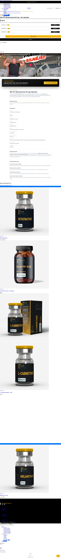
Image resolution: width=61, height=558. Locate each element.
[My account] (60, 8)
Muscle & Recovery (7, 3)
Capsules (5, 12)
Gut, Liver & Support (7, 7)
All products (6, 9)
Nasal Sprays (6, 13)
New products (7, 14)
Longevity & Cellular (7, 6)
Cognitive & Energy (7, 5)
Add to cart (33, 36)
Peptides (5, 10)
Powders (5, 11)
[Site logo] (30, 8)
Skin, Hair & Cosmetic (7, 4)
